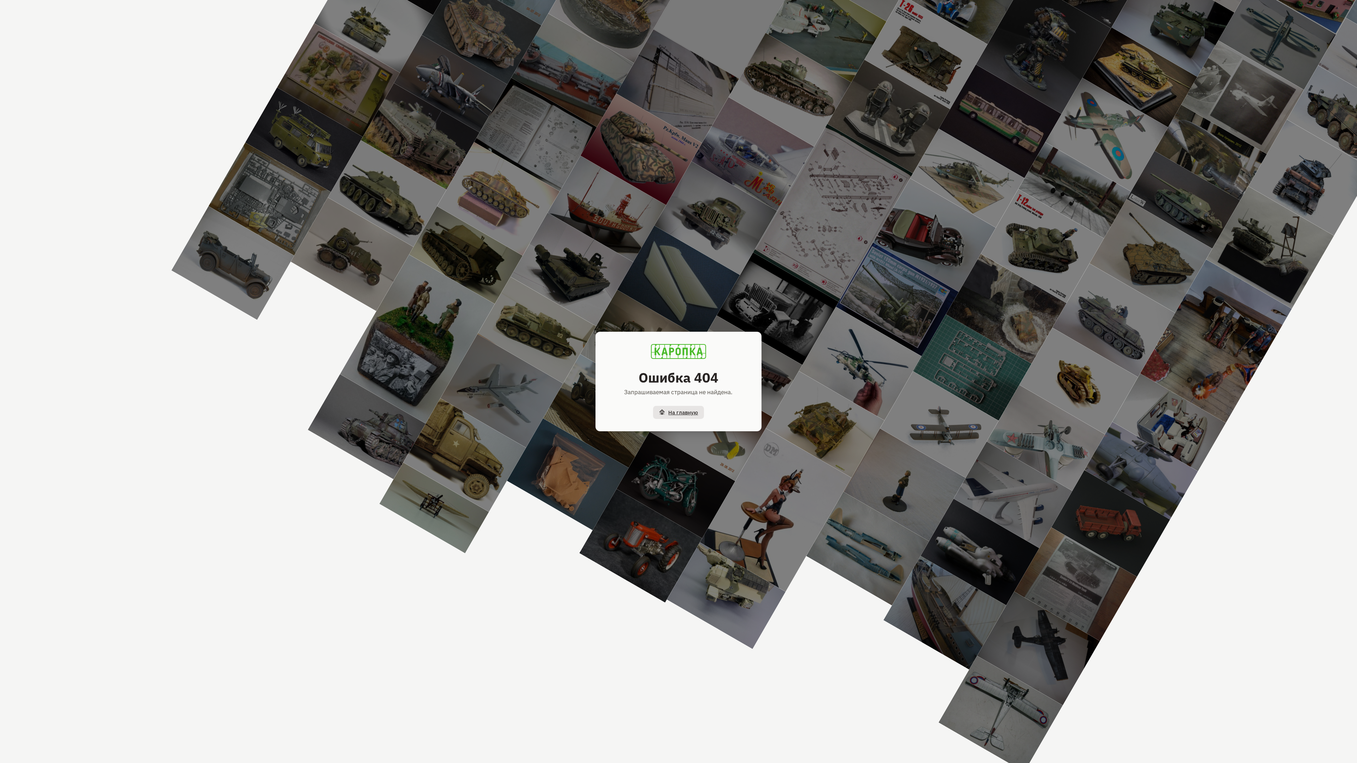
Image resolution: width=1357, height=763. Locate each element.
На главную (683, 412)
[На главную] (678, 351)
